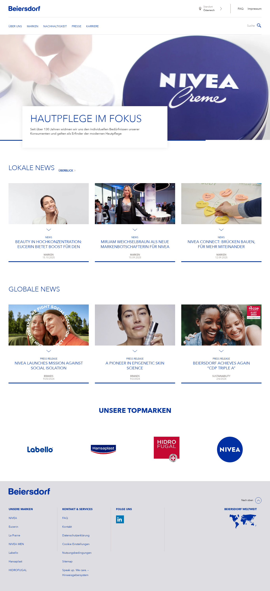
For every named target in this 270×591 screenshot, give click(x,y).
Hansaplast (15, 561)
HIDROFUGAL (18, 570)
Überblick (66, 170)
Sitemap (67, 561)
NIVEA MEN (16, 544)
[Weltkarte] (243, 521)
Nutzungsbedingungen (77, 553)
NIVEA (13, 518)
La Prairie (14, 535)
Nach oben (247, 500)
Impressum (255, 8)
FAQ (241, 8)
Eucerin (13, 526)
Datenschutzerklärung (76, 535)
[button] (4, 87)
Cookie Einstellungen (76, 544)
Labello (13, 553)
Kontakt (67, 526)
